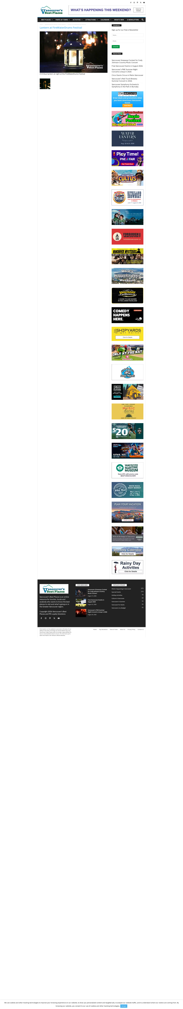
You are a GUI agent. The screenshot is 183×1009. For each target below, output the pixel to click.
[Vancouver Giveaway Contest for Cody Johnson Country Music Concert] (81, 592)
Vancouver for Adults (118, 605)
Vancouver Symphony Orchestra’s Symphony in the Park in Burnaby (125, 85)
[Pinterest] (137, 2)
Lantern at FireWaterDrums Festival (61, 27)
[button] (142, 19)
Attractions (90, 20)
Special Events (116, 592)
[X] (140, 2)
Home (41, 24)
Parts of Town (62, 20)
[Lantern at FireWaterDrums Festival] (73, 52)
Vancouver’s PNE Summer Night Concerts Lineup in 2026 (124, 70)
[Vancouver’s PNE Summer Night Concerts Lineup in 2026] (81, 613)
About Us (122, 629)
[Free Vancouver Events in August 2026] (81, 603)
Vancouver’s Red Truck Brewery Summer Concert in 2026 (124, 80)
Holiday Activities (117, 595)
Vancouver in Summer (118, 602)
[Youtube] (144, 2)
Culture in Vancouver (118, 598)
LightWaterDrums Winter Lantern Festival (55, 24)
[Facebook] (131, 2)
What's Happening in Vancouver (121, 589)
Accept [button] (124, 1006)
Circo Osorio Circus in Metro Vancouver (127, 75)
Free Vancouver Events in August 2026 (127, 66)
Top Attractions (103, 629)
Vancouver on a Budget (119, 608)
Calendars (105, 20)
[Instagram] (134, 2)
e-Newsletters (133, 20)
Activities (77, 20)
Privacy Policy (131, 629)
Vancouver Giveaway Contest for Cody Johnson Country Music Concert (127, 61)
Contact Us (141, 629)
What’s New (119, 20)
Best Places (46, 20)
